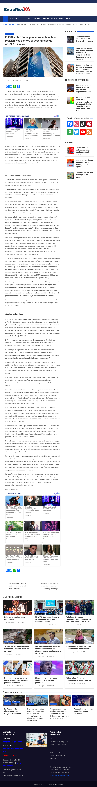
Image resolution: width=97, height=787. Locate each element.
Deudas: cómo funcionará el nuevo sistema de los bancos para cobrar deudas (16, 680)
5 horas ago (40, 656)
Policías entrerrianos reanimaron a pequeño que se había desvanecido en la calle (78, 619)
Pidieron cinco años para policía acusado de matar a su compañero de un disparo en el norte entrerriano (84, 53)
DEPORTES (26, 19)
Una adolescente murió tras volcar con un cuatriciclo (83, 711)
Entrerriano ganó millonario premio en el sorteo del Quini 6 (83, 151)
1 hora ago (71, 625)
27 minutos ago (10, 622)
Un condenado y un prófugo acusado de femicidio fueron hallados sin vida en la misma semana (84, 69)
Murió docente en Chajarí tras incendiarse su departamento (78, 647)
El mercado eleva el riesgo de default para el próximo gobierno (47, 680)
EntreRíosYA (24, 81)
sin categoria (9, 34)
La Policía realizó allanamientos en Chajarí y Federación (84, 38)
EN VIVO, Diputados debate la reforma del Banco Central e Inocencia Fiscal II (47, 619)
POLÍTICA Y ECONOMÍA (41, 612)
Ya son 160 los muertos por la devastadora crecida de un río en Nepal (16, 648)
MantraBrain (59, 784)
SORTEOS (36, 19)
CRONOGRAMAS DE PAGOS (53, 19)
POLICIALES (14, 19)
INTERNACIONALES (9, 641)
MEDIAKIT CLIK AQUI (10, 756)
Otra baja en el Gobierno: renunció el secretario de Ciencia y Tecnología (49, 586)
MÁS (68, 19)
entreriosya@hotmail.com (59, 775)
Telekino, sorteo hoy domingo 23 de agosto (84, 174)
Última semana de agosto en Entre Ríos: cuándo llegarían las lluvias (83, 88)
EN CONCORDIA (70, 612)
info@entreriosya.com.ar (12, 742)
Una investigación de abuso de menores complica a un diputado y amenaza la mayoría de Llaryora (48, 649)
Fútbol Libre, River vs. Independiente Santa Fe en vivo (79, 679)
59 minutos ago (41, 625)
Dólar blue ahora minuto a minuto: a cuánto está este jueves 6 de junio (17, 586)
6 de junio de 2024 (12, 81)
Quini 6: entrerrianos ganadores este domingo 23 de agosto (84, 163)
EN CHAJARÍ (69, 641)
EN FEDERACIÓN (16, 701)
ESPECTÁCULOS (9, 612)
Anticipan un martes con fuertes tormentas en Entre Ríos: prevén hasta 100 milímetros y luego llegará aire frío (84, 104)
